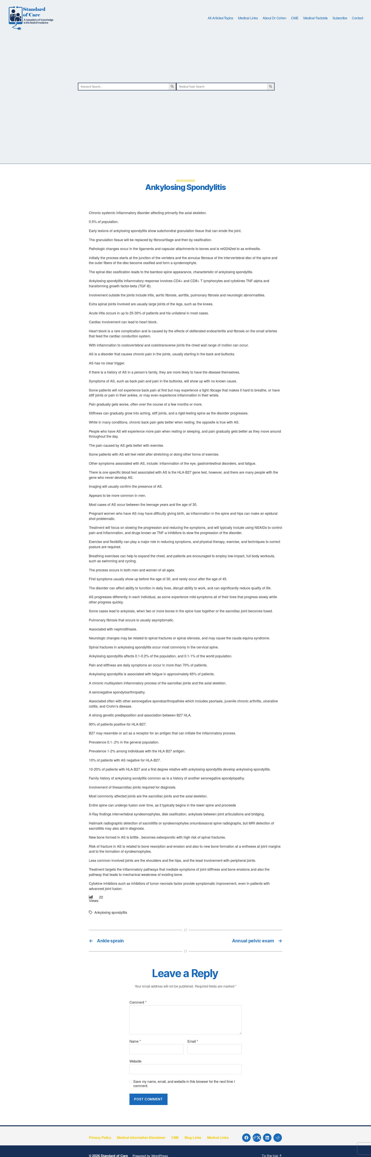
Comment (137, 1002)
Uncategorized (185, 180)
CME (295, 18)
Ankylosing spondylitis (110, 912)
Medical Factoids (315, 18)
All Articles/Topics (220, 18)
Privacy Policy (100, 1137)
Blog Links (193, 1137)
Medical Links (248, 18)
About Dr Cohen (274, 18)
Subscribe (340, 18)
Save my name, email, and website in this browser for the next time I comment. (184, 1083)
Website (135, 1060)
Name (135, 1041)
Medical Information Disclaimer (141, 1137)
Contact (357, 18)
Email (192, 1041)
